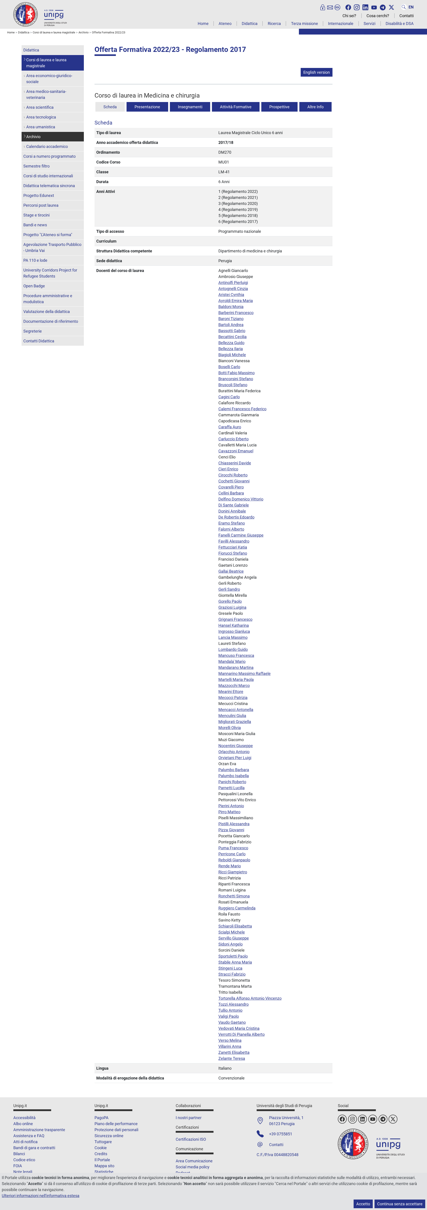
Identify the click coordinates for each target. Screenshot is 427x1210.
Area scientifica (40, 107)
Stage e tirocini (36, 215)
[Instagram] (357, 7)
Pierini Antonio (231, 805)
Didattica (250, 23)
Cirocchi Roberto (233, 475)
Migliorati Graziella (234, 721)
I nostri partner (188, 1117)
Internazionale (340, 23)
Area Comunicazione (194, 1161)
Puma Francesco (233, 848)
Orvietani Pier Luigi (234, 757)
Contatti (406, 15)
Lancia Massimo (233, 637)
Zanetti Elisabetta (234, 1052)
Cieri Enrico (228, 469)
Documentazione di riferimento (50, 321)
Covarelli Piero (231, 487)
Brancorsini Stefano (235, 378)
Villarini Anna (229, 1046)
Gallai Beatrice (231, 571)
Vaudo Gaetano (232, 1022)
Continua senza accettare (400, 1204)
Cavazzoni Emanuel (235, 451)
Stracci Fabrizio (232, 974)
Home (203, 23)
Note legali (22, 1171)
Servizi (369, 23)
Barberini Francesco (236, 312)
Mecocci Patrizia (233, 697)
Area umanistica (40, 127)
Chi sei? (349, 15)
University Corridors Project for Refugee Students (50, 273)
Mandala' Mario (232, 661)
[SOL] (337, 7)
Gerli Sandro (229, 589)
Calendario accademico (47, 146)
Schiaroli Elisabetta (235, 926)
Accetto (363, 1204)
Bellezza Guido (231, 342)
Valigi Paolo (228, 1016)
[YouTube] (374, 7)
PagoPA (102, 1117)
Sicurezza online (109, 1135)
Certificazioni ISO (191, 1139)
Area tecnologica (41, 117)
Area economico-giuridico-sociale (49, 78)
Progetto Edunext (38, 195)
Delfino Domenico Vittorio (240, 499)
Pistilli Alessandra (234, 824)
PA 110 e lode (35, 260)
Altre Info (315, 106)
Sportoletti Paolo (233, 956)
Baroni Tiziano (231, 318)
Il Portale (102, 1159)
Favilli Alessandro (233, 541)
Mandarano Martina (236, 667)
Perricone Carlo (232, 854)
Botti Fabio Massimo (236, 372)
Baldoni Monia (231, 306)
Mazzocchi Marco (234, 685)
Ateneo (225, 23)
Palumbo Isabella (233, 775)
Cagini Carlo (229, 396)
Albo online (23, 1123)
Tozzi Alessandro (233, 1004)
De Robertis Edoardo (236, 517)
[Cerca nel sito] (404, 7)
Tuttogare (103, 1141)
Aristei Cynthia (231, 294)
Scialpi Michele (231, 932)
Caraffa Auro (229, 427)
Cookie (101, 1147)
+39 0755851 (280, 1134)
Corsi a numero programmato (49, 156)
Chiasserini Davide (234, 463)
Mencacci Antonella (235, 709)
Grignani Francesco (235, 619)
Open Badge (34, 286)
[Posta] (330, 7)
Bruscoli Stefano (232, 384)
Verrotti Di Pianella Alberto (241, 1034)
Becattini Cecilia (232, 336)
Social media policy (192, 1167)
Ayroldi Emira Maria (235, 300)
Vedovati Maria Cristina (239, 1028)
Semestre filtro (36, 166)
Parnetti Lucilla (231, 787)
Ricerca (274, 23)
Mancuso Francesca (236, 655)
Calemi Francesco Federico (242, 409)
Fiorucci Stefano (232, 553)
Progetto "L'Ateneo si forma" (47, 234)
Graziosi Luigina (232, 607)
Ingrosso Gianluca (234, 631)
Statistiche (104, 1171)
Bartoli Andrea (231, 324)
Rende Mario (229, 866)
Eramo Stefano (231, 523)
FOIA (17, 1165)
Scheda (110, 106)
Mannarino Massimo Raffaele (244, 673)
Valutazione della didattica (46, 311)
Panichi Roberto (232, 781)
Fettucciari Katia (232, 547)
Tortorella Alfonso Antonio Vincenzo (250, 998)
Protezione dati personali (116, 1129)
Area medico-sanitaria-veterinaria (46, 94)
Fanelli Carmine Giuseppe (241, 535)
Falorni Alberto (231, 529)
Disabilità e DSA (400, 23)
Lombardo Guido (233, 649)
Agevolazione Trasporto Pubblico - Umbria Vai (52, 247)
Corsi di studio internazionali (48, 176)
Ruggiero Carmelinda (237, 908)
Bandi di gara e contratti (34, 1147)
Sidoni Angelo (230, 944)
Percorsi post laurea (40, 205)
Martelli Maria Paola (236, 679)
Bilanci (19, 1153)
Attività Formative (236, 106)
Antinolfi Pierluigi (233, 282)
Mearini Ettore (230, 691)
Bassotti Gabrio (231, 330)
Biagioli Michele (232, 354)
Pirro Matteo (229, 811)
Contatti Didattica (38, 341)
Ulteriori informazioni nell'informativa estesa (40, 1195)
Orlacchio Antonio (234, 751)
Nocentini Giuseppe (235, 745)
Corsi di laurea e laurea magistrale (46, 62)
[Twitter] (391, 7)
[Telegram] (383, 7)
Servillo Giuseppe (233, 938)
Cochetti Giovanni (234, 481)
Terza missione (304, 23)
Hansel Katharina (233, 625)
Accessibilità (24, 1117)
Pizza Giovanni (231, 830)
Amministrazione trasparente (39, 1129)
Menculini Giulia (232, 715)
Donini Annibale (232, 511)
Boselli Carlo (229, 366)
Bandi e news (35, 225)
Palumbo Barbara (233, 769)
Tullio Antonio (230, 1010)
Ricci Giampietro (232, 872)
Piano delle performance (116, 1123)
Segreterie (32, 331)
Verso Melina (230, 1040)
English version (316, 72)
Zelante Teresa (231, 1058)
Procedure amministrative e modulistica (47, 298)
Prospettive (279, 106)
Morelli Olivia (229, 727)
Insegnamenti (190, 106)
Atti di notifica (25, 1141)
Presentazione (147, 106)
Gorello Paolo (230, 601)
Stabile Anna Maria (235, 962)
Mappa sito (104, 1165)
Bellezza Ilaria (230, 348)
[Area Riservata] (323, 7)
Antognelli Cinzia (233, 288)
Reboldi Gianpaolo (234, 860)
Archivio (33, 136)
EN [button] (411, 7)
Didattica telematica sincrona (49, 185)
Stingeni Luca (230, 968)
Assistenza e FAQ (28, 1135)
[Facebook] (348, 7)
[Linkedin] (365, 7)
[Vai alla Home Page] (40, 14)
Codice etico (24, 1159)
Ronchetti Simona (234, 896)
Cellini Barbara (231, 493)
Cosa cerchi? (378, 15)
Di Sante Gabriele (233, 505)
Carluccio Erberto (233, 439)
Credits (101, 1153)
